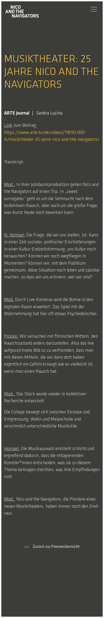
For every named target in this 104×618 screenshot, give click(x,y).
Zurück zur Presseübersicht (52, 547)
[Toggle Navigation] (93, 9)
